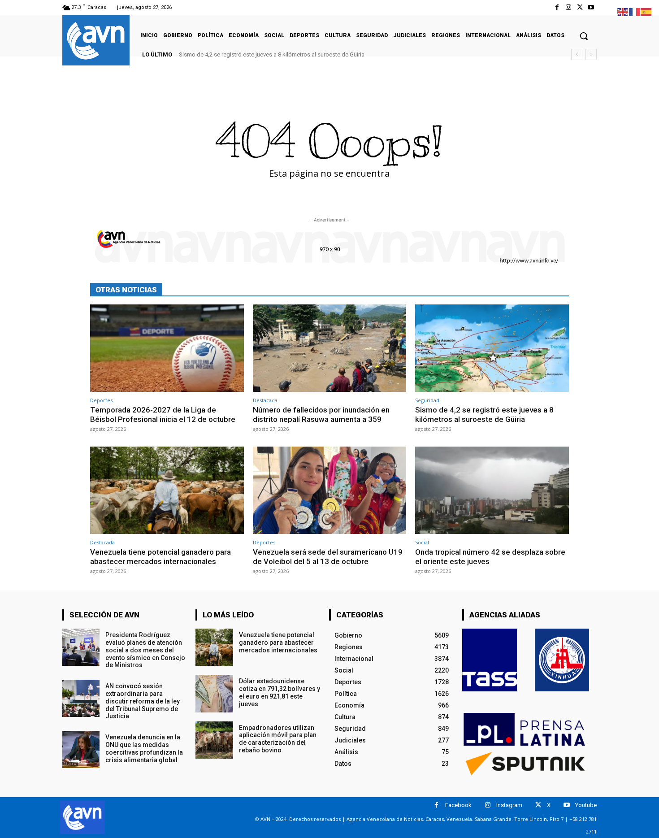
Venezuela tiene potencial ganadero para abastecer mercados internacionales (160, 556)
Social (422, 542)
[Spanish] (646, 11)
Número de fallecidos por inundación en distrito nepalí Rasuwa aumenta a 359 (321, 414)
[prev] (576, 54)
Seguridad (427, 400)
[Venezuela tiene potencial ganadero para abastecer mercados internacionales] (167, 490)
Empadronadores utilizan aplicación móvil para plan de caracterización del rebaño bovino (277, 739)
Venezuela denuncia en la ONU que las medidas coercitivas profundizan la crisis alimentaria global (144, 748)
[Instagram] (568, 7)
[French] (635, 11)
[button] (584, 36)
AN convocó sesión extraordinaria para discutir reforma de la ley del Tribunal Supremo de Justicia (142, 701)
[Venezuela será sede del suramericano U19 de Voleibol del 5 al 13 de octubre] (330, 490)
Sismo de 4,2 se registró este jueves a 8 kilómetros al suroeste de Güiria (271, 54)
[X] (579, 7)
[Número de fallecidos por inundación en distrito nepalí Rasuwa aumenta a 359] (330, 348)
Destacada (265, 400)
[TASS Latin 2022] (489, 660)
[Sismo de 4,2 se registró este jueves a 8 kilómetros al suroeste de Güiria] (492, 348)
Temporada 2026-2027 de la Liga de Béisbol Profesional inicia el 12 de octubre (162, 414)
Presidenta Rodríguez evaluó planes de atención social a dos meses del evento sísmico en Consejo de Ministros (145, 650)
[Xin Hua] (562, 660)
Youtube (586, 805)
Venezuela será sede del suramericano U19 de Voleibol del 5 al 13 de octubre (328, 556)
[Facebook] (557, 7)
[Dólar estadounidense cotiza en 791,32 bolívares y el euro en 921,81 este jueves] (214, 693)
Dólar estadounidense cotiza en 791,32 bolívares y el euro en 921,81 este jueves (279, 692)
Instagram (509, 805)
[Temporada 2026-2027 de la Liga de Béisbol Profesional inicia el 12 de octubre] (167, 348)
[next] (591, 54)
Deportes (101, 400)
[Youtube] (591, 7)
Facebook (458, 805)
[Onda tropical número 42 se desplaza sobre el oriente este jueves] (492, 490)
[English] (623, 11)
